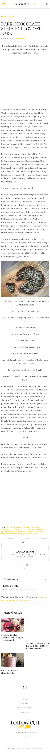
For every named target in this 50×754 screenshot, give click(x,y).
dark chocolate (24, 529)
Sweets (11, 17)
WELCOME (25, 703)
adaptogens (11, 527)
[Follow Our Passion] (25, 4)
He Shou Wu (5, 531)
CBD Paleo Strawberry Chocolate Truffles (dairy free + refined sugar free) (12, 637)
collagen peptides (9, 529)
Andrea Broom (19, 39)
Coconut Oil (36, 527)
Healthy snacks (29, 531)
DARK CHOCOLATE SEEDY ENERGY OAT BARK (21, 28)
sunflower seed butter (27, 533)
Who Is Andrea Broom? (25, 708)
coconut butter (23, 527)
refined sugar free (9, 533)
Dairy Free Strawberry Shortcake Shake (10, 671)
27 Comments (12, 579)
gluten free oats (39, 529)
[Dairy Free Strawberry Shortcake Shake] (12, 660)
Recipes (4, 17)
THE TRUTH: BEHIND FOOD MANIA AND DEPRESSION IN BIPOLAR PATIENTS (37, 646)
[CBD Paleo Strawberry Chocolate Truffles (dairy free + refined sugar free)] (12, 625)
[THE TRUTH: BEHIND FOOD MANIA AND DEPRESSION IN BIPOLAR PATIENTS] (37, 629)
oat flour (40, 531)
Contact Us (25, 712)
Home (25, 699)
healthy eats (16, 531)
